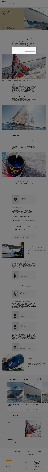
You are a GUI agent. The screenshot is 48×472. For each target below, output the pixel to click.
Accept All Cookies (33, 51)
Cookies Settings (16, 51)
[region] (24, 50)
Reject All (27, 51)
